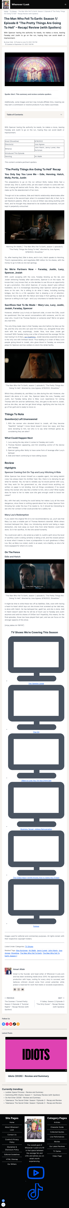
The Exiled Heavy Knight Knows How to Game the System (36, 878)
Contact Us (11, 1135)
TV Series (57, 1151)
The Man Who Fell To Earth (31, 953)
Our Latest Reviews (57, 1146)
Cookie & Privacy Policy (12, 1140)
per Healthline (30, 337)
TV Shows (13, 11)
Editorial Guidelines (12, 1154)
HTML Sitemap (12, 1159)
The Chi (36, 732)
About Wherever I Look (12, 1128)
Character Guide (57, 1127)
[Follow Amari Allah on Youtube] (22, 989)
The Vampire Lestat (36, 684)
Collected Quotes (57, 1132)
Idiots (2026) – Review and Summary (28, 1076)
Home (6, 11)
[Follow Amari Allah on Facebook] (14, 989)
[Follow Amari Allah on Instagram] (18, 989)
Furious (36, 926)
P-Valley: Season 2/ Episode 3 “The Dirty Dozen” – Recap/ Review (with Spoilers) (50, 1002)
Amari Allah (9, 42)
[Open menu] (65, 4)
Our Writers (11, 1164)
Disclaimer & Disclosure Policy (12, 1148)
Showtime (15, 953)
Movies (57, 1142)
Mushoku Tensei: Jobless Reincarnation (36, 829)
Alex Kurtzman (22, 950)
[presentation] (36, 1054)
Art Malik (32, 950)
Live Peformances (57, 1137)
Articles (57, 1122)
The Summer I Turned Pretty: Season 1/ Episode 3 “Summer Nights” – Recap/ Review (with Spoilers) (17, 1004)
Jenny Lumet (42, 950)
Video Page (57, 1156)
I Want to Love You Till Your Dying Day (36, 781)
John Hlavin (53, 950)
